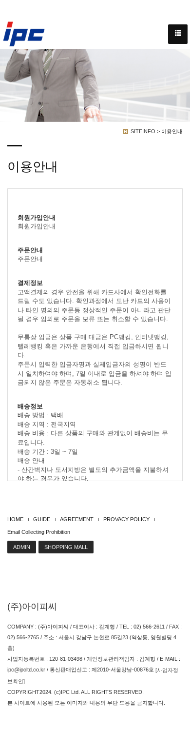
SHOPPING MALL (66, 547)
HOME (15, 519)
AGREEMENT (77, 519)
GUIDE (41, 519)
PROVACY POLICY (126, 519)
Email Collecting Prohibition (38, 532)
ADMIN (21, 547)
